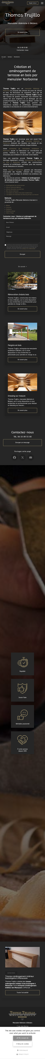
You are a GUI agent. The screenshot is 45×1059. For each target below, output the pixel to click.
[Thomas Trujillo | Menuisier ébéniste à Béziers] (8, 3)
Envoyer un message (22, 442)
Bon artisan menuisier (12, 191)
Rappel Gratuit (33, 3)
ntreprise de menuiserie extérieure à (26, 149)
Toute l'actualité (22, 992)
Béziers (8, 205)
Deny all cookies (23, 1044)
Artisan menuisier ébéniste (13, 187)
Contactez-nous (22, 50)
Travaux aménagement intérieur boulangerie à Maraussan (19, 977)
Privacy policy (23, 1054)
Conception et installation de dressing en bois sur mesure (22, 194)
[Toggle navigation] (42, 3)
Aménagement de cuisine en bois (15, 185)
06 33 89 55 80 (22, 47)
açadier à (13, 170)
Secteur (10, 57)
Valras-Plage (10, 213)
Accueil (4, 57)
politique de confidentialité (28, 248)
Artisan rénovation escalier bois (15, 189)
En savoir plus (22, 32)
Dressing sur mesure (16, 396)
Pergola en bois (14, 345)
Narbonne (17, 57)
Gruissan (8, 207)
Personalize (23, 1050)
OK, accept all (23, 1038)
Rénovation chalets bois (18, 294)
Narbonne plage (10, 211)
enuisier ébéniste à (34, 141)
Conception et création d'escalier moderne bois (19, 193)
